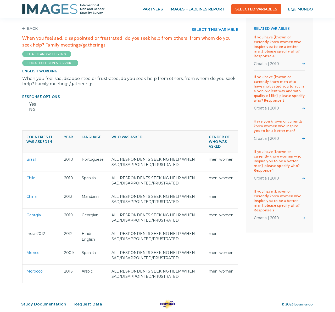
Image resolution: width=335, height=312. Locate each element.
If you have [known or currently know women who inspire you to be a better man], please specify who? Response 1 (278, 161)
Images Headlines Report (197, 9)
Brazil (31, 159)
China (31, 196)
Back (32, 28)
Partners (152, 9)
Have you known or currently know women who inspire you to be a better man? (278, 126)
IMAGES (63, 9)
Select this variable (215, 29)
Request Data (88, 304)
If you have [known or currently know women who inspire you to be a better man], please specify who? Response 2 (278, 200)
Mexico (33, 252)
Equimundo (300, 9)
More (303, 64)
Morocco (34, 271)
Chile (30, 178)
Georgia (33, 215)
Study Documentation (43, 304)
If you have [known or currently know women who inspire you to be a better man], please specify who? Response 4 (278, 46)
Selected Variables (256, 9)
